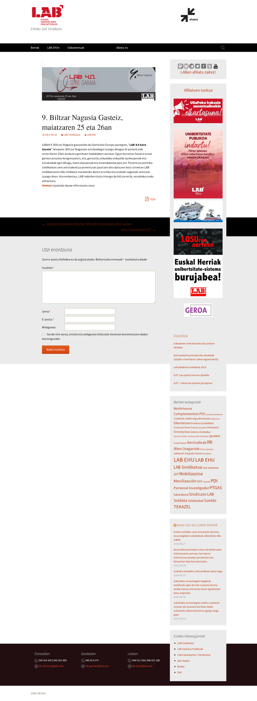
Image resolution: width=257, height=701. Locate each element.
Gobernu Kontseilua (200, 432)
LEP (176, 474)
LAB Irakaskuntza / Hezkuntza (193, 654)
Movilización (185, 481)
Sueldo (210, 500)
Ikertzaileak (196, 442)
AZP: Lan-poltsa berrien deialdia (191, 375)
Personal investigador (191, 487)
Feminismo (213, 427)
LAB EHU (91, 134)
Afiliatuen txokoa (198, 90)
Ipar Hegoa (183, 660)
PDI (214, 481)
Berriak (35, 47)
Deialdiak (181, 335)
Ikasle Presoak (180, 443)
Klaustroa (206, 453)
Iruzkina (48, 267)
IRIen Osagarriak (186, 448)
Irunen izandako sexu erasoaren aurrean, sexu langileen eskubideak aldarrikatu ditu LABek (197, 535)
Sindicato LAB (201, 494)
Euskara (195, 427)
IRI (209, 442)
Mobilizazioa (191, 473)
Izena (46, 311)
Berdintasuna (183, 408)
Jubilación (179, 453)
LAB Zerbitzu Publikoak (190, 649)
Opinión (206, 481)
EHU (179, 672)
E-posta (48, 319)
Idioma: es (122, 47)
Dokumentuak (76, 47)
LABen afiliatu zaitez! (198, 72)
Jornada (209, 449)
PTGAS (216, 488)
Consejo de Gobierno (213, 414)
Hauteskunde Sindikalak (198, 436)
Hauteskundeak (180, 436)
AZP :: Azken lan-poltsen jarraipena (193, 383)
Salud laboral (181, 494)
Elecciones (215, 419)
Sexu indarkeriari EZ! (138, 229)
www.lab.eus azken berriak (197, 524)
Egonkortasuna (202, 418)
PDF (153, 199)
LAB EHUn (53, 47)
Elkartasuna (182, 423)
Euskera (203, 427)
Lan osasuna (210, 467)
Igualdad (214, 436)
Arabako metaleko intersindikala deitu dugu (198, 571)
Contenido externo (183, 418)
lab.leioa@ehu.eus (142, 666)
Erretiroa (195, 423)
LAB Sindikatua (72, 134)
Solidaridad (196, 501)
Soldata (180, 500)
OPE (199, 481)
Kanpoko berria (193, 453)
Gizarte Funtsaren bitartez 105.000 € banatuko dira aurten (87, 224)
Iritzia (202, 449)
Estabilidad (207, 423)
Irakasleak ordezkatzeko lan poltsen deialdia (194, 345)
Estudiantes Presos (182, 427)
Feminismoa (182, 432)
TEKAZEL (182, 507)
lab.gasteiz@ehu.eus (97, 666)
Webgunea (49, 327)
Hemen (47, 185)
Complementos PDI (189, 414)
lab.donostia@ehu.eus (51, 666)
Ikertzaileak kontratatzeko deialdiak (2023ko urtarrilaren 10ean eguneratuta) (196, 357)
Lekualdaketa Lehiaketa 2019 (190, 367)
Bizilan (181, 666)
